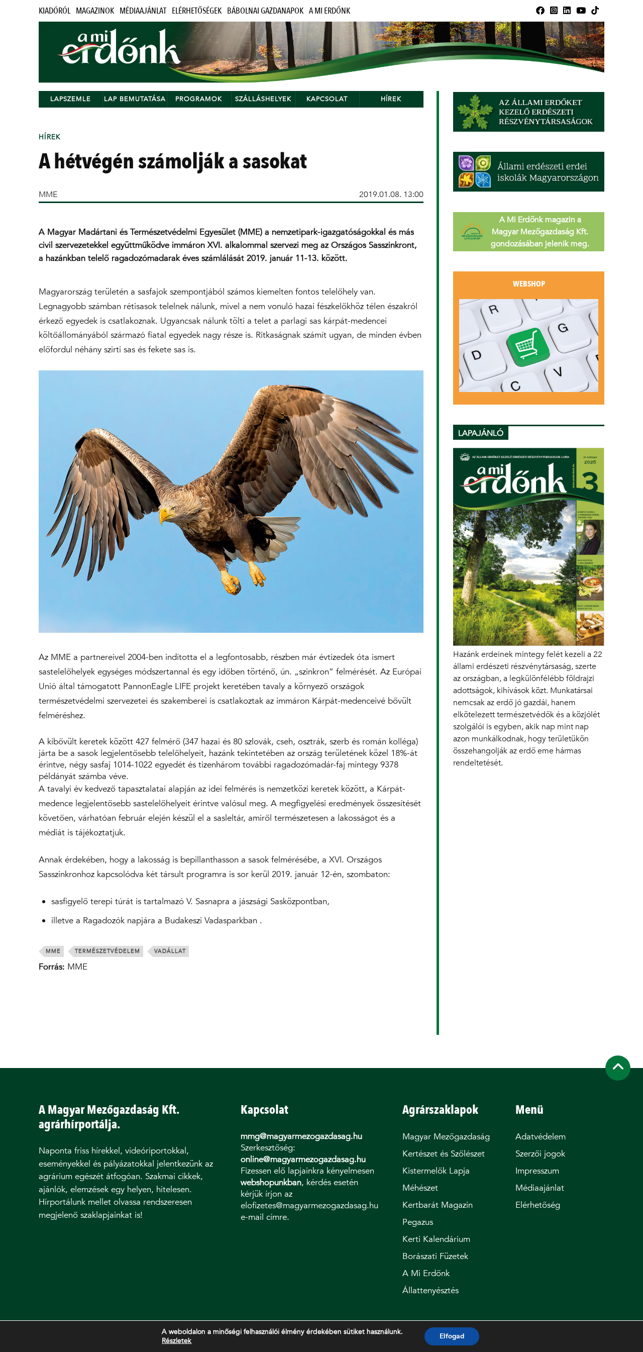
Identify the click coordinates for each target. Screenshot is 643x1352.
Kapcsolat (327, 98)
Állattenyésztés (430, 1290)
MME (48, 194)
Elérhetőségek (197, 11)
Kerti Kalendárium (436, 1239)
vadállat (170, 951)
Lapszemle (70, 98)
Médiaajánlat (143, 11)
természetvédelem (107, 951)
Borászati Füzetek (435, 1256)
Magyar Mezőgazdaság (446, 1136)
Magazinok (95, 11)
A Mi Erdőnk (329, 11)
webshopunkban (271, 1182)
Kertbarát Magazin (437, 1205)
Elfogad (452, 1336)
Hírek (391, 98)
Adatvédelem (540, 1136)
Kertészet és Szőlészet (443, 1154)
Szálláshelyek (263, 98)
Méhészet (420, 1188)
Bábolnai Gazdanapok (265, 11)
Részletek (176, 1340)
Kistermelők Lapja (436, 1171)
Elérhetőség (537, 1205)
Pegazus (417, 1222)
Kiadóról (54, 11)
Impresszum (537, 1171)
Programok (198, 98)
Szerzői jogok (540, 1154)
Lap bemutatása (135, 98)
